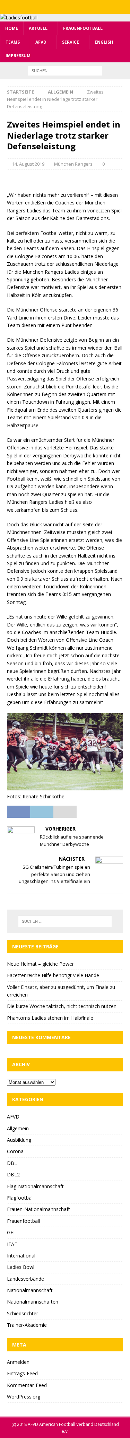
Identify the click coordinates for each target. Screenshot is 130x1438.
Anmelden (18, 1362)
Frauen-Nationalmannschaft (38, 1209)
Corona (15, 1151)
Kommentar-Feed (27, 1385)
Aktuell (38, 28)
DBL (12, 1163)
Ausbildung (19, 1140)
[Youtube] (78, 7)
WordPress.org (23, 1396)
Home (11, 28)
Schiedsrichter (22, 1313)
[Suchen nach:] (65, 70)
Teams (13, 42)
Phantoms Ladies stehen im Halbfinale (50, 1018)
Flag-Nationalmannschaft (35, 1186)
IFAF (12, 1244)
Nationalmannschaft (30, 1290)
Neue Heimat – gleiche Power (40, 964)
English (104, 42)
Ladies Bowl (20, 1267)
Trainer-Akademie (27, 1325)
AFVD (40, 42)
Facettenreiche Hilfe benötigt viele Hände (53, 975)
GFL (11, 1232)
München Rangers (73, 164)
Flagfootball (20, 1197)
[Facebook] (51, 7)
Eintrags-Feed (22, 1373)
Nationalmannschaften (32, 1301)
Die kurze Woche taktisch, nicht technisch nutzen (61, 1006)
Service (70, 42)
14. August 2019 (28, 164)
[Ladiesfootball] (18, 17)
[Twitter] (65, 7)
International (21, 1255)
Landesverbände (25, 1278)
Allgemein (18, 1128)
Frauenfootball (83, 28)
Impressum (18, 56)
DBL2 (13, 1174)
